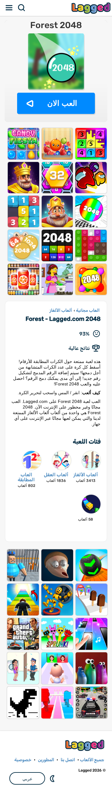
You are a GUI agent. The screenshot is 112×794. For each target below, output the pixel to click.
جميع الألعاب (92, 759)
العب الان (62, 103)
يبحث (22, 8)
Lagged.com (85, 745)
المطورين (46, 759)
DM (53, 778)
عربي (27, 778)
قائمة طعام (9, 8)
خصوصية (22, 759)
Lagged (92, 8)
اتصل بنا (68, 759)
